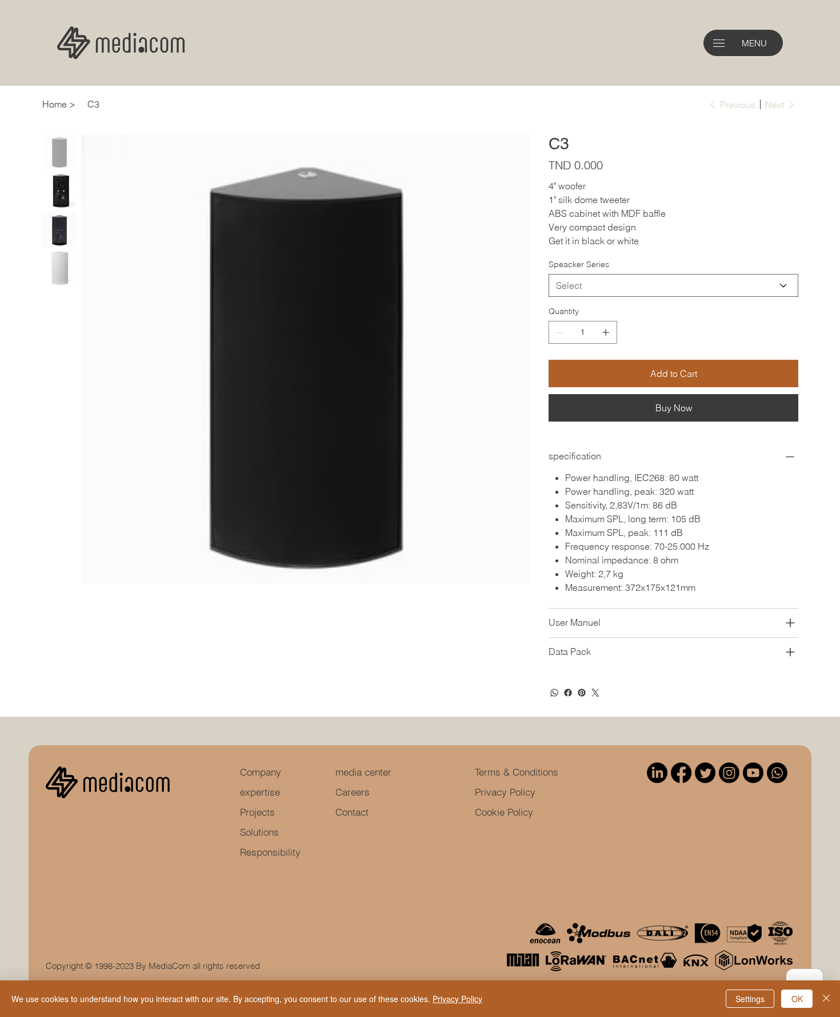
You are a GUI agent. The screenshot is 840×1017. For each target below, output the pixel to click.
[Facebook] (568, 692)
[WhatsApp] (554, 692)
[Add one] (605, 332)
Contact (352, 812)
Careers (352, 792)
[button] (719, 43)
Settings (750, 998)
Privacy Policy (505, 792)
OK (797, 998)
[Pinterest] (581, 692)
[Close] (826, 999)
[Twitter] (595, 692)
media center (363, 772)
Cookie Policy (504, 812)
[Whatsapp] (777, 772)
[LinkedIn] (657, 772)
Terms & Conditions (516, 772)
